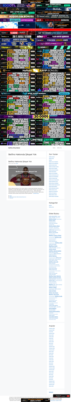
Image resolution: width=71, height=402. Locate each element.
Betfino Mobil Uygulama (53, 268)
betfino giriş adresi (52, 247)
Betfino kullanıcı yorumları (53, 260)
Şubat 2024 (51, 356)
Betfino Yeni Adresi (53, 292)
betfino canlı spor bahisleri (53, 318)
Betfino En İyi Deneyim (53, 191)
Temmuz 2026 (52, 328)
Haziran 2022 (51, 384)
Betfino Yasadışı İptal (53, 178)
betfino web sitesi (58, 288)
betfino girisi (58, 242)
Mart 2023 (51, 374)
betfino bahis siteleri (51, 224)
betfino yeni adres (52, 291)
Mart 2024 (51, 354)
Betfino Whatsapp (52, 290)
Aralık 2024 (51, 339)
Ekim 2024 (51, 343)
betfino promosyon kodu (55, 277)
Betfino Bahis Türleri (53, 194)
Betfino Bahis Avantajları (53, 196)
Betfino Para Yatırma (55, 276)
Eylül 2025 (51, 331)
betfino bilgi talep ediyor (56, 228)
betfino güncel (52, 249)
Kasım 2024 (51, 341)
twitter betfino (52, 315)
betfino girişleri (59, 247)
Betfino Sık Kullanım (53, 193)
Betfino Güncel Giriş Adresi (53, 252)
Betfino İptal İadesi (52, 171)
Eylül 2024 (51, 344)
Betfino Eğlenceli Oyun (53, 181)
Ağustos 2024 (51, 346)
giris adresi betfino (52, 306)
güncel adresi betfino (54, 311)
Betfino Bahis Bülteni (53, 186)
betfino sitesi (52, 280)
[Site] (17, 51)
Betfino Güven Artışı (53, 189)
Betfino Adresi (52, 156)
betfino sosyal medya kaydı (58, 280)
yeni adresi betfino (53, 316)
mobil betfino (51, 312)
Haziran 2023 (51, 369)
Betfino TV (52, 284)
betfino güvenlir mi (52, 254)
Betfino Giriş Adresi (14, 148)
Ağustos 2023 (51, 366)
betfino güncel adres (55, 251)
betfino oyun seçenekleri (53, 273)
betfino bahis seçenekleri (53, 223)
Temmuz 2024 (52, 348)
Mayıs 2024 (51, 351)
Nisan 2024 (51, 353)
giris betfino (59, 306)
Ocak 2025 (51, 338)
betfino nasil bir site (53, 269)
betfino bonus (51, 229)
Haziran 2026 (51, 330)
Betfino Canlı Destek (53, 232)
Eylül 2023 (51, 364)
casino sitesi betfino (53, 305)
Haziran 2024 (51, 349)
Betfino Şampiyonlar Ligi (53, 174)
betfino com (58, 237)
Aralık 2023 (51, 359)
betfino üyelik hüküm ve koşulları (53, 300)
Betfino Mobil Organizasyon (54, 184)
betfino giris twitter (52, 244)
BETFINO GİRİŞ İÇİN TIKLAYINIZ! (35, 29)
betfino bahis (52, 220)
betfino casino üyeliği (51, 237)
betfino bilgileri (51, 228)
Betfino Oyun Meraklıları (53, 176)
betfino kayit (58, 257)
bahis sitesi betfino (53, 216)
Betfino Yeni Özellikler (53, 173)
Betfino (54, 147)
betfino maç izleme (52, 263)
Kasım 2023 (51, 361)
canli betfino (51, 304)
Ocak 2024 (51, 358)
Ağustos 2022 (51, 381)
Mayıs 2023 (51, 371)
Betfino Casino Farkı (53, 165)
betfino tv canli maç (59, 284)
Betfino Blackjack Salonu (54, 188)
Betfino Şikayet (52, 301)
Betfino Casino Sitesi (13, 196)
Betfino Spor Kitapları (53, 168)
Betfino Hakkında (53, 256)
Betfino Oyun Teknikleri (53, 161)
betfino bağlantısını (56, 227)
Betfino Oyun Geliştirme (53, 163)
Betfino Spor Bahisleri (52, 281)
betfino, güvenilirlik (52, 217)
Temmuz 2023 (52, 367)
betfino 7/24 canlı (58, 217)
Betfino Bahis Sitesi (54, 226)
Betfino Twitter (53, 287)
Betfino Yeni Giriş (54, 294)
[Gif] (35, 70)
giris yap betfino (52, 309)
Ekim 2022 (51, 377)
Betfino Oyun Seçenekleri (54, 179)
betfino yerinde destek (52, 296)
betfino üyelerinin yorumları (52, 319)
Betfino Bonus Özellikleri (53, 183)
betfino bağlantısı (51, 227)
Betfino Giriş (59, 147)
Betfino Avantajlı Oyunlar (54, 166)
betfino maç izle (53, 261)
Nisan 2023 (51, 372)
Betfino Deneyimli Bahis (53, 169)
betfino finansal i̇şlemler (53, 241)
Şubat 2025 (51, 336)
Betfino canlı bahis (52, 231)
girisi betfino (52, 308)
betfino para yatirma (52, 274)
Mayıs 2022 (51, 386)
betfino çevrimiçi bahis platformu (53, 297)
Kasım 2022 (51, 376)
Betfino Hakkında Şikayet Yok (20, 161)
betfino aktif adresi (59, 219)
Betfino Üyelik (58, 296)
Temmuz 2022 (52, 382)
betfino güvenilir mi (57, 253)
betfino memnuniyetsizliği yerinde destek (54, 264)
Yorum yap (11, 197)
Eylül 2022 (51, 379)
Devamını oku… (36, 193)
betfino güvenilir (51, 253)
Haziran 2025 (51, 333)
